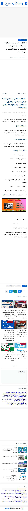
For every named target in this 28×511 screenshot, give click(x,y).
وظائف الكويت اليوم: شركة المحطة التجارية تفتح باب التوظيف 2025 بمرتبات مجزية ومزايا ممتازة (8, 356)
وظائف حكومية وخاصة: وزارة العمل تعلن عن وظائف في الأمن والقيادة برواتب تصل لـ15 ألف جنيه (20, 314)
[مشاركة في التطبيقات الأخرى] (6, 291)
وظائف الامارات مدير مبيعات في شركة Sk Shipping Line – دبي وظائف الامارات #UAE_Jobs (9, 478)
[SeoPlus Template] (22, 508)
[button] (20, 291)
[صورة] (22, 450)
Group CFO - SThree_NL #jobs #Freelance (17, 404)
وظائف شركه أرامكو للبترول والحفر (9, 456)
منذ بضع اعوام (13, 475)
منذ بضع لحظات (22, 308)
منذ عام (14, 447)
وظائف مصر (9, 285)
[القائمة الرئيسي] (26, 3)
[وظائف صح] (14, 3)
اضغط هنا (6, 195)
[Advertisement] (14, 22)
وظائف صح (7, 508)
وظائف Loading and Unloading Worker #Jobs (10, 471)
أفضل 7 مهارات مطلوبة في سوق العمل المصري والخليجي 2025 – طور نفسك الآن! (9, 451)
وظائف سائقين (22, 39)
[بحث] (2, 3)
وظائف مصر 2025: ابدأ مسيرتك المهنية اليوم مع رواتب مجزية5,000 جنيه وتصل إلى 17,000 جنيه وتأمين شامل (8, 314)
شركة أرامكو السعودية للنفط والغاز (9, 463)
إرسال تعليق (22, 371)
